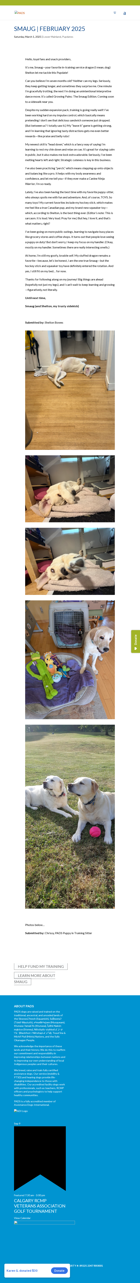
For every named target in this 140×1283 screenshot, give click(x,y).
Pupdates (67, 36)
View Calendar (22, 1217)
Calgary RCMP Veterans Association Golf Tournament (39, 1206)
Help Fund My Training (41, 966)
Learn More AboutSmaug (34, 978)
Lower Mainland (52, 36)
